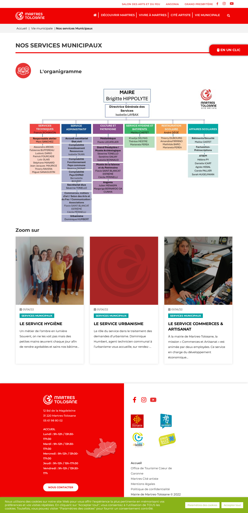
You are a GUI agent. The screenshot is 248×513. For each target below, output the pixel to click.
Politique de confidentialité (150, 489)
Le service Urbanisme (118, 323)
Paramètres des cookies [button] (202, 505)
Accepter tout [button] (232, 505)
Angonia (172, 4)
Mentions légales (143, 484)
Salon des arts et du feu (141, 4)
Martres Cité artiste (144, 478)
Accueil (21, 28)
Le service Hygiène (41, 323)
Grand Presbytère (199, 4)
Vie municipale (42, 28)
